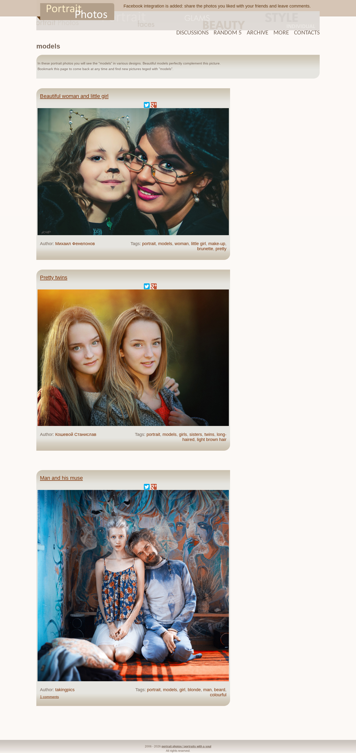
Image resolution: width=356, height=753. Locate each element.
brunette (205, 248)
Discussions (192, 33)
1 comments (49, 697)
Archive (257, 33)
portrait (149, 243)
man (207, 689)
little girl (198, 243)
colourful (218, 694)
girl (182, 689)
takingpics (65, 689)
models (165, 243)
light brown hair (211, 439)
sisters (195, 434)
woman (182, 243)
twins (209, 434)
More (281, 33)
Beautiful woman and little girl (74, 96)
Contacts (307, 33)
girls (183, 434)
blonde (194, 689)
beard (219, 689)
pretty (221, 248)
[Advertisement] (277, 162)
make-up (216, 243)
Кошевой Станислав (75, 434)
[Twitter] (147, 105)
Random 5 (228, 33)
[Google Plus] (154, 105)
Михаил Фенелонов (75, 243)
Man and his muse (61, 478)
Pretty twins (53, 277)
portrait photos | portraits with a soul (186, 746)
